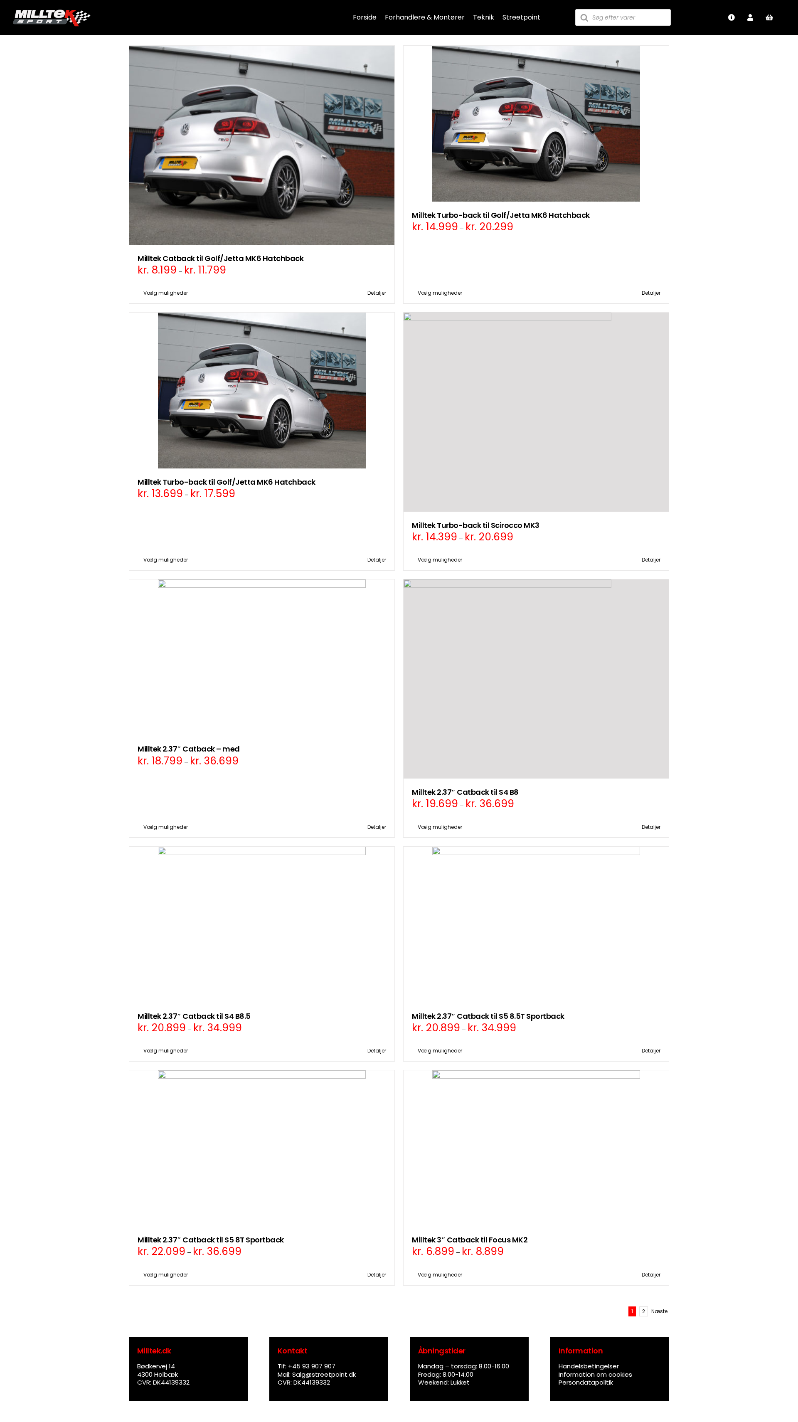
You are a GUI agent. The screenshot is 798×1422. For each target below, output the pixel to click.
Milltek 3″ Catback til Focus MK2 (469, 1240)
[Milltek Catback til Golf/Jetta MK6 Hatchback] (261, 145)
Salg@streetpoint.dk (324, 1374)
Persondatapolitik (586, 1382)
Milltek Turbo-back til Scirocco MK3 (475, 525)
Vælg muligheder (165, 292)
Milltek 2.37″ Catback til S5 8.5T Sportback (488, 1016)
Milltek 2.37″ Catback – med (189, 749)
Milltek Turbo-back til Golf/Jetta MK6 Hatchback (501, 215)
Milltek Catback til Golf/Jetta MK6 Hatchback (220, 258)
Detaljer (376, 292)
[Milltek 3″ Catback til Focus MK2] (536, 1148)
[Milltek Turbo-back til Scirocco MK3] (536, 412)
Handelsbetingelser (589, 1366)
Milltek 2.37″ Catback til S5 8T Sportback (211, 1240)
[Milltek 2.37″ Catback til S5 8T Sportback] (261, 1148)
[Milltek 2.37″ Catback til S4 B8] (536, 679)
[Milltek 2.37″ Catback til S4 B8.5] (261, 925)
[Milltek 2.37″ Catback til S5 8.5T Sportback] (536, 925)
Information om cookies (595, 1374)
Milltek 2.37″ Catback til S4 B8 (465, 792)
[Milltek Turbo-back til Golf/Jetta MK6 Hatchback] (536, 124)
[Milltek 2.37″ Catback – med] (261, 657)
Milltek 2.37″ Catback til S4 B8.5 (194, 1016)
